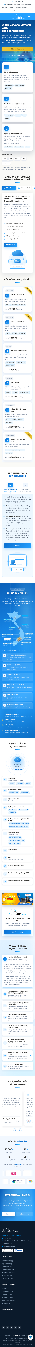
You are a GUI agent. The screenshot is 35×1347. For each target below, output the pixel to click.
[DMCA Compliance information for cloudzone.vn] (7, 1250)
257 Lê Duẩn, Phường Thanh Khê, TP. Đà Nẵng (17, 1241)
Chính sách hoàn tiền (8, 1269)
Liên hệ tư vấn (24, 1214)
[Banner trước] (4, 899)
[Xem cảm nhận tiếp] (20, 1130)
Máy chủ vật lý (25, 188)
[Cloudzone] (18, 17)
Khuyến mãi (5, 11)
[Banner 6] (29, 903)
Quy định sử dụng (7, 1264)
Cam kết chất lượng (7, 1278)
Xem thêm (9, 245)
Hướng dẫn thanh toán (8, 1272)
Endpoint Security (7, 1294)
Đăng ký (8, 1214)
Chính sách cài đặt (7, 1266)
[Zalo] (15, 1327)
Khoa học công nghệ (21, 7)
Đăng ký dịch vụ (16, 49)
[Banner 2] (22, 903)
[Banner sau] (30, 899)
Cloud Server (10, 188)
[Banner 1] (20, 903)
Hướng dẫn (13, 11)
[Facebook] (3, 1327)
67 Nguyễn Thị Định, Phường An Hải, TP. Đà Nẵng (18, 4)
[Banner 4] (26, 903)
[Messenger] (11, 1327)
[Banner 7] (30, 903)
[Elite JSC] (15, 1181)
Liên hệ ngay (19, 932)
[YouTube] (7, 1327)
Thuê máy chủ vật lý (7, 1292)
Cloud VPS (4, 1289)
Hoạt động (5, 7)
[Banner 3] (24, 903)
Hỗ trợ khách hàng (7, 1275)
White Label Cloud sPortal (9, 1300)
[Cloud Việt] (16, 1173)
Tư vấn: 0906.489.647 (18, 55)
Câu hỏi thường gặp (7, 1261)
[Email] (19, 1327)
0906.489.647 (8, 1243)
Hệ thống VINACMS (7, 1297)
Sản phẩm (12, 7)
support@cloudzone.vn (10, 1246)
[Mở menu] (29, 16)
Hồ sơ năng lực (6, 1303)
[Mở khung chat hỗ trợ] (30, 1337)
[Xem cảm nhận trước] (15, 1130)
